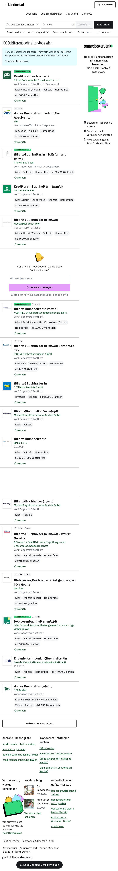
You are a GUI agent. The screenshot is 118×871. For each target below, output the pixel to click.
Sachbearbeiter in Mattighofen (61, 801)
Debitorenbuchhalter (23, 43)
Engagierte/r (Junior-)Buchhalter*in (40, 658)
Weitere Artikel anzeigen (32, 815)
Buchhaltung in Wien (13, 749)
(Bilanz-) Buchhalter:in (30, 383)
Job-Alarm (72, 13)
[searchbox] (39, 278)
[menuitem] (17, 32)
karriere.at (63, 784)
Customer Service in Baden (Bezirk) (62, 810)
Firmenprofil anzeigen (17, 61)
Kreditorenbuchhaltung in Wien (19, 759)
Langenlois (51, 699)
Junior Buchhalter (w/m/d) (33, 686)
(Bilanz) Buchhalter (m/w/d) (33, 501)
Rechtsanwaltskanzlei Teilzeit (64, 792)
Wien (49, 43)
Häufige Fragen (11, 841)
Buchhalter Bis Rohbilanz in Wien (20, 754)
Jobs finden (103, 24)
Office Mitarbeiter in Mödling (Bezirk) (55, 760)
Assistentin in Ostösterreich (55, 753)
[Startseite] (17, 4)
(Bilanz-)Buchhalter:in (30, 439)
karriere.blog (33, 780)
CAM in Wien (57, 826)
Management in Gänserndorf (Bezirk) (55, 769)
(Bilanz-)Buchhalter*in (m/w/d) (36, 411)
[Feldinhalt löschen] (37, 25)
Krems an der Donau (27, 699)
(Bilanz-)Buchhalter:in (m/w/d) (35, 309)
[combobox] (22, 25)
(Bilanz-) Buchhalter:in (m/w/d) (36, 220)
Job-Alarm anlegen (41, 287)
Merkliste (87, 13)
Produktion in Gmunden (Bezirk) (61, 819)
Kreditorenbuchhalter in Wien (18, 744)
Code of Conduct (49, 848)
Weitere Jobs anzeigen (39, 723)
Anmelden (107, 4)
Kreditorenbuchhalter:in (32, 76)
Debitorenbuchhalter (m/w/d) (35, 621)
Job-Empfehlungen (51, 13)
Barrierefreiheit (28, 848)
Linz (23, 363)
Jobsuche (31, 13)
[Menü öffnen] (4, 4)
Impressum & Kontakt (34, 841)
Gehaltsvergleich (12, 833)
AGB (51, 841)
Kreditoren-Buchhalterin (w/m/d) (38, 186)
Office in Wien (46, 748)
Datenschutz (9, 848)
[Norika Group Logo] (17, 858)
